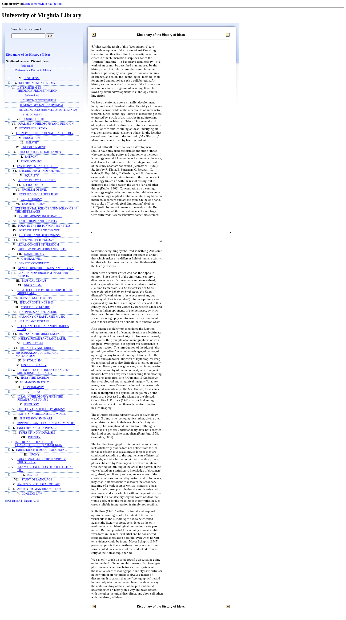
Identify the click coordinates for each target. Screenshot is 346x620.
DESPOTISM (32, 78)
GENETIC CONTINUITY (34, 263)
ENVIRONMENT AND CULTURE (37, 166)
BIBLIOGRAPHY (32, 114)
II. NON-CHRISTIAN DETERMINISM (41, 105)
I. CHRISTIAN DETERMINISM (38, 100)
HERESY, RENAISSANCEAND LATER (42, 338)
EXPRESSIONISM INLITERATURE (40, 216)
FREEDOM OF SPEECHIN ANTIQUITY (42, 249)
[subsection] (32, 95)
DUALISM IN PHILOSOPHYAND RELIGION (46, 123)
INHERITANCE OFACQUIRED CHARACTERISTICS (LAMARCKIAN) (39, 444)
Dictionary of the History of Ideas (28, 54)
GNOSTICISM (33, 285)
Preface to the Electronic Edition (33, 70)
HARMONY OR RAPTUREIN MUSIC (42, 316)
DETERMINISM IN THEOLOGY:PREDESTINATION (37, 89)
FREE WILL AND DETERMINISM (39, 235)
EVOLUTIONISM (31, 199)
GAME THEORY (34, 254)
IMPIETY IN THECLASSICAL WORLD (42, 413)
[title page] (27, 65)
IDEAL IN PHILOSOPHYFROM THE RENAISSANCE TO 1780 (40, 398)
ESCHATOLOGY (33, 185)
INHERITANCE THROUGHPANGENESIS (41, 450)
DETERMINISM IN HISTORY (37, 83)
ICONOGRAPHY (33, 387)
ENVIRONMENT (31, 161)
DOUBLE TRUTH (33, 119)
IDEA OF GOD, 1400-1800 (36, 298)
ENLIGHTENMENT (33, 147)
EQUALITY (31, 175)
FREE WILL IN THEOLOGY (37, 240)
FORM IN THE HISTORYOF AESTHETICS (44, 225)
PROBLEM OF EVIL (34, 189)
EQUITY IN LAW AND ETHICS (37, 180)
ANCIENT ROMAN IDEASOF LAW (39, 489)
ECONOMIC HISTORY (33, 128)
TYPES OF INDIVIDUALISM (37, 432)
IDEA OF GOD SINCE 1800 (36, 302)
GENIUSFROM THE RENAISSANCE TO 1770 (46, 268)
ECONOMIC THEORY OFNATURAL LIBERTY (44, 133)
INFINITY (34, 437)
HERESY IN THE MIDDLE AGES (39, 334)
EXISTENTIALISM (33, 203)
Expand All (30, 500)
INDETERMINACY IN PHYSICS (37, 428)
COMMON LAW (32, 493)
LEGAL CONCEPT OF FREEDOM (38, 244)
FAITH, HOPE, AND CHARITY (38, 221)
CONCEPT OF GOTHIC (35, 307)
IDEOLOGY (31, 404)
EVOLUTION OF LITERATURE (38, 194)
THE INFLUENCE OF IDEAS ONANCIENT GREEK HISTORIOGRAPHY (43, 372)
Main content (31, 3)
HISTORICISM (32, 360)
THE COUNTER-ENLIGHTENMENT (40, 152)
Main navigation (51, 3)
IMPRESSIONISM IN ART (36, 418)
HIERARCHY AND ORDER (37, 348)
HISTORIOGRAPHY (34, 365)
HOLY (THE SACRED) (35, 377)
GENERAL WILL (31, 258)
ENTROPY (31, 156)
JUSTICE (32, 474)
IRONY (35, 454)
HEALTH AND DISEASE (34, 321)
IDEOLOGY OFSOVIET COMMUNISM (41, 409)
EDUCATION (31, 138)
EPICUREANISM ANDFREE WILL (40, 170)
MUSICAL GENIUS (34, 280)
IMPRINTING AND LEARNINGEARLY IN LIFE (46, 423)
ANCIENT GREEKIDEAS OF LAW (38, 484)
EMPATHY (32, 142)
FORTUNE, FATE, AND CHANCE (39, 230)
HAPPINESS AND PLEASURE (38, 312)
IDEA (36, 392)
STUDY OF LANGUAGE (36, 479)
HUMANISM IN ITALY (34, 382)
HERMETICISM (33, 343)
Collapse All (15, 500)
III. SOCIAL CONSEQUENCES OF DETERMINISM (48, 109)
